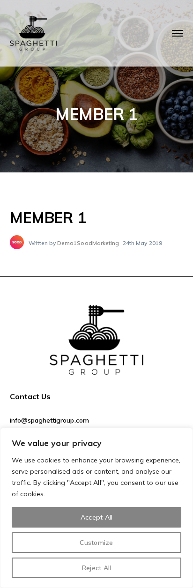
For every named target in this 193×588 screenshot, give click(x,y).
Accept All (97, 517)
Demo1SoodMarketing (88, 242)
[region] (96, 508)
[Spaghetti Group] (33, 32)
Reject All (96, 568)
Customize (96, 542)
